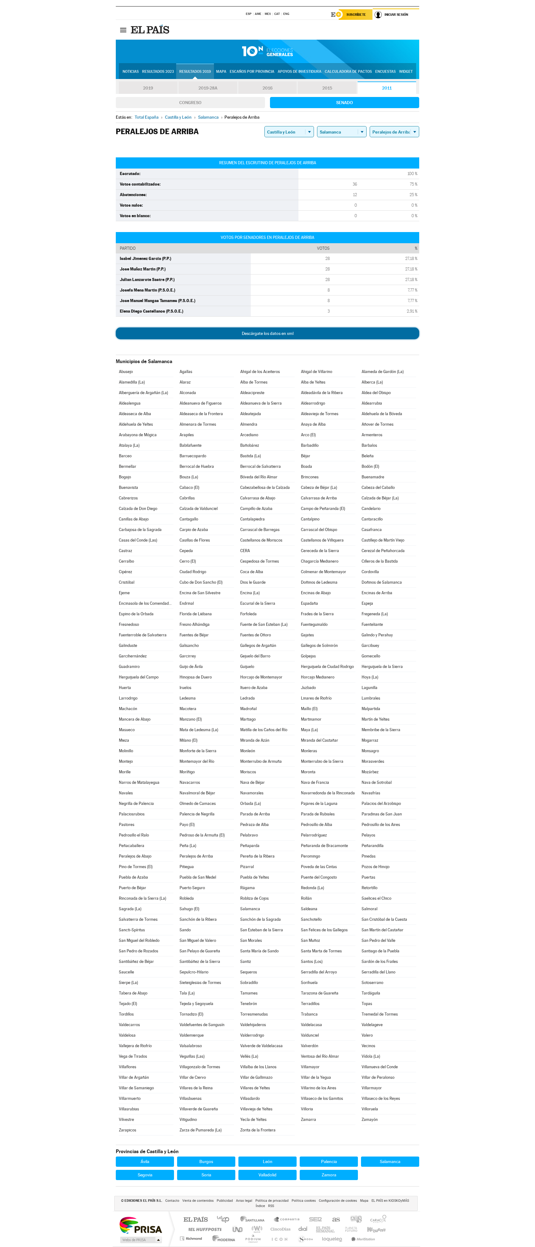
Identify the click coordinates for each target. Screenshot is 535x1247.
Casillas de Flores (195, 540)
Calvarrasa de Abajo (257, 498)
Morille (125, 772)
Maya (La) (309, 729)
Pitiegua (187, 866)
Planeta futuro (348, 1229)
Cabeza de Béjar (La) (319, 487)
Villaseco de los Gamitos (322, 1098)
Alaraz (185, 382)
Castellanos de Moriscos (261, 540)
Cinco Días (280, 1229)
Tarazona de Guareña (319, 993)
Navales (126, 793)
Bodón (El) (370, 466)
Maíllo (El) (309, 708)
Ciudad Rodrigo (193, 571)
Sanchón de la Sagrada (260, 919)
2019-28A (207, 88)
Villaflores (127, 1067)
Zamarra (308, 1119)
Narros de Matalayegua (139, 782)
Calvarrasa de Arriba (319, 498)
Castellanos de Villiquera (322, 540)
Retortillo (369, 887)
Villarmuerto (130, 1098)
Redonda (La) (312, 887)
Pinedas (369, 856)
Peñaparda (249, 845)
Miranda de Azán (254, 740)
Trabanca (309, 1014)
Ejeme (124, 593)
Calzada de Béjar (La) (380, 498)
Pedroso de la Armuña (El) (202, 835)
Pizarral (247, 866)
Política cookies (304, 1201)
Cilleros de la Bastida (380, 561)
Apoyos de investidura (299, 71)
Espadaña (309, 603)
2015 (327, 88)
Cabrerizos (128, 498)
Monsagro (370, 751)
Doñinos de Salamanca (382, 582)
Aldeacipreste (252, 392)
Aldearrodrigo (313, 403)
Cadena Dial (303, 1229)
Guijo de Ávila (191, 666)
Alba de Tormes (254, 382)
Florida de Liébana (196, 614)
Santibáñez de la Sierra (200, 961)
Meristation (362, 1238)
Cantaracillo (372, 519)
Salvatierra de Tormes (138, 919)
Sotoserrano (372, 982)
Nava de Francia (315, 782)
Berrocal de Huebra (197, 466)
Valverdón (309, 1045)
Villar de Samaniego (136, 1088)
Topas (367, 1003)
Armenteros (372, 434)
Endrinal (187, 603)
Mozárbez (370, 772)
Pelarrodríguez (314, 835)
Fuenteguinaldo (314, 624)
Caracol (376, 1220)
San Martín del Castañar (382, 930)
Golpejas (308, 656)
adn (354, 1220)
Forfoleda (248, 614)
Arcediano (249, 434)
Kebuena (371, 1229)
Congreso (190, 102)
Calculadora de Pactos (348, 71)
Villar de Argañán (134, 1077)
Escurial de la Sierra (257, 603)
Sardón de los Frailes (380, 961)
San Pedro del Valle (378, 940)
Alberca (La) (372, 382)
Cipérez (125, 571)
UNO (238, 1229)
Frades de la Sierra (317, 614)
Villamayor (310, 1067)
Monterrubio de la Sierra (322, 761)
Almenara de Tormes (198, 424)
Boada (306, 466)
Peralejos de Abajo (135, 856)
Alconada (188, 392)
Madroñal (248, 708)
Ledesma (188, 698)
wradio (256, 1229)
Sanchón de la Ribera (198, 919)
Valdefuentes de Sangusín (202, 1024)
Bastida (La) (250, 456)
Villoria (307, 1109)
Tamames (249, 993)
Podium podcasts (252, 1238)
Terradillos (310, 1003)
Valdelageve (372, 1024)
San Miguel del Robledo (139, 940)
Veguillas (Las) (192, 1056)
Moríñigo (187, 772)
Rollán (306, 898)
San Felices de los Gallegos (324, 930)
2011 (387, 88)
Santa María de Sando (259, 951)
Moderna (222, 1238)
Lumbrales (371, 698)
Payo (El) (187, 824)
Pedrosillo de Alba (316, 824)
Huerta (125, 687)
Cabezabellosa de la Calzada (265, 487)
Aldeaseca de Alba (135, 413)
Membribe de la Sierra (381, 729)
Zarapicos (127, 1130)
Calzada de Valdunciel (199, 508)
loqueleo (332, 1238)
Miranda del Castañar (319, 740)
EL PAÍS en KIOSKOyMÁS (390, 1201)
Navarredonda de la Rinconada (328, 793)
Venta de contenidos (198, 1201)
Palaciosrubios (132, 814)
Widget (406, 71)
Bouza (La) (189, 477)
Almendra (248, 424)
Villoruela (370, 1109)
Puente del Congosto (319, 877)
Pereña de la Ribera (257, 856)
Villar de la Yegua (316, 1077)
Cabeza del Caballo (378, 487)
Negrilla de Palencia (136, 803)
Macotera (188, 708)
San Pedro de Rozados (138, 951)
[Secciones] (123, 29)
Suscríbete (356, 14)
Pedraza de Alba (254, 824)
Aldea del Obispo (376, 392)
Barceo (125, 456)
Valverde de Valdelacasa (261, 1045)
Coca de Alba (251, 571)
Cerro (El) (188, 561)
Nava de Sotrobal (377, 782)
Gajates (307, 635)
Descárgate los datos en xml (268, 333)
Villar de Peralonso (378, 1077)
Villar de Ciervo (193, 1077)
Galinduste (128, 645)
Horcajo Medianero (317, 677)
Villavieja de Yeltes (256, 1109)
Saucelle (126, 972)
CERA (245, 550)
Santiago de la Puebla (380, 951)
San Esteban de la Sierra (261, 930)
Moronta (308, 772)
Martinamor (311, 719)
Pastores (126, 824)
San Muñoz (310, 940)
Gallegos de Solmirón (319, 645)
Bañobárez (249, 445)
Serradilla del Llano (378, 972)
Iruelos (185, 687)
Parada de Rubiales (318, 814)
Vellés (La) (249, 1056)
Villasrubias (129, 1109)
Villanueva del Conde (380, 1067)
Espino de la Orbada (136, 614)
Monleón (247, 751)
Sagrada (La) (130, 909)
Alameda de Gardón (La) (383, 371)
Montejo (126, 761)
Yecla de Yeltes (253, 1119)
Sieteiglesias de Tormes (200, 982)
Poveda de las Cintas (319, 866)
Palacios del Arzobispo (381, 803)
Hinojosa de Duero (196, 677)
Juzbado (308, 687)
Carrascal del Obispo (319, 529)
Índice (260, 1206)
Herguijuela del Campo (139, 677)
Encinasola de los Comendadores (146, 603)
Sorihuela (309, 982)
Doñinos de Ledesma (319, 582)
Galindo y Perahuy (377, 635)
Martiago (248, 719)
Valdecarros (129, 1024)
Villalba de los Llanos (258, 1067)
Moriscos (248, 772)
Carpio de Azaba (194, 529)
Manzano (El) (191, 719)
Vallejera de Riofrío (135, 1045)
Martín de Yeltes (375, 719)
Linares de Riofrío (316, 698)
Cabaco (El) (189, 487)
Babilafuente (191, 445)
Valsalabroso (191, 1045)
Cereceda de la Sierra (320, 550)
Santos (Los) (312, 961)
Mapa (221, 71)
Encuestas (385, 71)
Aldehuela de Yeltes (136, 424)
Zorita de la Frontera (258, 1130)
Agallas (186, 371)
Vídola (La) (371, 1056)
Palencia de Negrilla (197, 814)
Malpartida (371, 708)
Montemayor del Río (197, 761)
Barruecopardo (193, 456)
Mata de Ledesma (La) (199, 729)
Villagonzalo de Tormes (200, 1067)
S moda (305, 1238)
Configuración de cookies (338, 1201)
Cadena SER (313, 1220)
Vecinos (368, 1045)
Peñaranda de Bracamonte (324, 845)
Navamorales (251, 793)
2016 (267, 88)
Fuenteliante (372, 624)
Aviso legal (244, 1201)
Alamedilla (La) (132, 382)
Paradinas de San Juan (382, 814)
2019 (148, 88)
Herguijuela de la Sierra (382, 666)
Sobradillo (249, 982)
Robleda (187, 898)
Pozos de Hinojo (375, 866)
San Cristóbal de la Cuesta (384, 919)
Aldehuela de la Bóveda (382, 413)
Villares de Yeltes (255, 1088)
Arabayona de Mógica (138, 434)
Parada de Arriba (255, 814)
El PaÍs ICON (279, 1238)
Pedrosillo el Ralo (134, 835)
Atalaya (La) (129, 445)
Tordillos (126, 1014)
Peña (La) (188, 845)
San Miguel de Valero (198, 940)
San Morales (251, 940)
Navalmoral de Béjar (197, 793)
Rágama (247, 887)
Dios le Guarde (253, 582)
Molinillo (126, 751)
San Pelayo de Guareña (200, 951)
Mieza (124, 740)
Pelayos (368, 835)
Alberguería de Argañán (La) (143, 392)
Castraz (125, 550)
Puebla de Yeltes (254, 877)
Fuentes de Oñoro (255, 635)
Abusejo (126, 371)
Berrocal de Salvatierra (260, 466)
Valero (367, 1035)
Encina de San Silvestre (200, 593)
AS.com (333, 1220)
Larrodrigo (128, 698)
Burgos (206, 1161)
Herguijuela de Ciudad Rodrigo (327, 666)
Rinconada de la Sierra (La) (142, 898)
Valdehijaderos (253, 1024)
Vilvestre (126, 1119)
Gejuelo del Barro (255, 656)
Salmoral (369, 909)
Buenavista (128, 487)
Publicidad (225, 1201)
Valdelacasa (311, 1024)
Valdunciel (310, 1035)
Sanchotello (311, 919)
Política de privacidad (272, 1201)
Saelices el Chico (376, 898)
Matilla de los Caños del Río (263, 729)
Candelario (371, 508)
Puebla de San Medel (198, 877)
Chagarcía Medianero (319, 561)
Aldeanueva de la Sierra (261, 403)
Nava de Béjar (252, 782)
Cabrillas (187, 498)
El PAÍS (195, 1220)
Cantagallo (189, 519)
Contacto (172, 1201)
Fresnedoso (129, 624)
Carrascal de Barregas (260, 529)
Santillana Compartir (287, 1220)
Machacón (128, 708)
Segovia (145, 1174)
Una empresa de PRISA (140, 1225)
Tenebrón (248, 1003)
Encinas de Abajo (316, 593)
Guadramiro (129, 666)
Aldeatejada (250, 413)
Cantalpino (310, 519)
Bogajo (125, 477)
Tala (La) (187, 993)
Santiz (245, 961)
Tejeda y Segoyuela (196, 1003)
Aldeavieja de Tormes (319, 413)
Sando (185, 930)
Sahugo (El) (189, 909)
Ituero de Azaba (254, 687)
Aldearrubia (372, 403)
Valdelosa (127, 1035)
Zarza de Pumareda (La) (201, 1130)
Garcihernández (133, 656)
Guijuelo (247, 666)
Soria (206, 1174)
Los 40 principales (225, 1220)
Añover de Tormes (378, 424)
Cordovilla (370, 571)
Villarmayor (372, 1088)
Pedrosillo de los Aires (381, 824)
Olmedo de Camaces (198, 803)
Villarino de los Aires (318, 1088)
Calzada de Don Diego (138, 508)
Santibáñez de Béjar (136, 961)
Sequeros (248, 972)
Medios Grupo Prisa (140, 1240)
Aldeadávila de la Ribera (322, 392)
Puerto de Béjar (132, 887)
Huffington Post (203, 1229)
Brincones (310, 477)
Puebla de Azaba (133, 877)
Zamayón (370, 1119)
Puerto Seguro (192, 887)
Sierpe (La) (128, 982)
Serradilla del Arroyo (319, 972)
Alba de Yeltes (313, 382)
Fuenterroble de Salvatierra (143, 635)
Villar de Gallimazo (256, 1077)
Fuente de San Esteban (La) (264, 624)
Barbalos (369, 445)
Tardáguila (371, 993)
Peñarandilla (373, 845)
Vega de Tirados (133, 1056)
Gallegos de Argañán (258, 645)
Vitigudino (188, 1119)
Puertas (368, 877)
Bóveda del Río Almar (258, 477)
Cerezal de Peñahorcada (383, 550)
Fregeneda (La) (375, 614)
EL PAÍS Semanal (326, 1229)
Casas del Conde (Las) (138, 540)
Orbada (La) (250, 803)
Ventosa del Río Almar (320, 1056)
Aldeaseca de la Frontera (201, 413)
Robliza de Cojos (254, 898)
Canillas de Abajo (134, 519)
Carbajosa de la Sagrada (140, 529)
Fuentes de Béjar (194, 635)
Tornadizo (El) (191, 1014)
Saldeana (309, 909)
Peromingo (310, 856)
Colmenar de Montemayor (323, 571)
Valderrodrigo (252, 1035)
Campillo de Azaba (256, 508)
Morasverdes (373, 761)
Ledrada (247, 698)
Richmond (191, 1238)
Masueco (127, 729)
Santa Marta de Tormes (321, 951)
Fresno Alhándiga (195, 624)
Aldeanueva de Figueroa (201, 403)
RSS (271, 1206)
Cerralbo (126, 561)
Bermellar (127, 466)
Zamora (329, 1174)
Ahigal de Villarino (316, 371)
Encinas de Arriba (377, 593)
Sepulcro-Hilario (194, 972)
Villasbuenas (191, 1098)
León (267, 1161)
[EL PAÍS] (151, 29)
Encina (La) (250, 593)
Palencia (329, 1161)
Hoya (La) (370, 677)
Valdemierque (192, 1035)
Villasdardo (250, 1098)
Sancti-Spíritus (132, 930)
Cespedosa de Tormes (259, 561)
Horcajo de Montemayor (261, 677)
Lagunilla (369, 687)
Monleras (309, 751)
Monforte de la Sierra (198, 751)
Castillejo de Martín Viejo (383, 540)
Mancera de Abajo (134, 719)
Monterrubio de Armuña (261, 761)
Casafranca (372, 529)
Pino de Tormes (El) (136, 866)
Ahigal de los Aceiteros (260, 371)
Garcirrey (188, 656)
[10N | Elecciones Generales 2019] (267, 51)
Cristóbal (126, 582)
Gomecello (371, 656)
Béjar (305, 456)
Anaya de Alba (313, 424)
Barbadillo (310, 445)
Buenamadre (373, 477)
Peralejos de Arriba (196, 856)
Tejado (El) (128, 1003)
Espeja (367, 603)
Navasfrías (371, 793)
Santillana (254, 1220)
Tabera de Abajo (133, 993)
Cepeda (186, 550)
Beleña (368, 456)
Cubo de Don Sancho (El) (201, 582)
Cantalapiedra (252, 519)
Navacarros (190, 782)
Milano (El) (189, 740)
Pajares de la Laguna (319, 803)
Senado (344, 102)
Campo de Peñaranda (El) (323, 508)
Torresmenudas (254, 1014)
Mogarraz (370, 740)
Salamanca (250, 909)
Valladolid (267, 1174)
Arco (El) (308, 434)
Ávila (145, 1161)
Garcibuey (370, 645)
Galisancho (189, 645)
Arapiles (187, 434)
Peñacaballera (131, 845)
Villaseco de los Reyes (381, 1098)
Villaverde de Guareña (199, 1109)
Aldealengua (130, 403)
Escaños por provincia (252, 71)
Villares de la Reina (196, 1088)
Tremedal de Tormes (380, 1014)
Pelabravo (249, 835)
